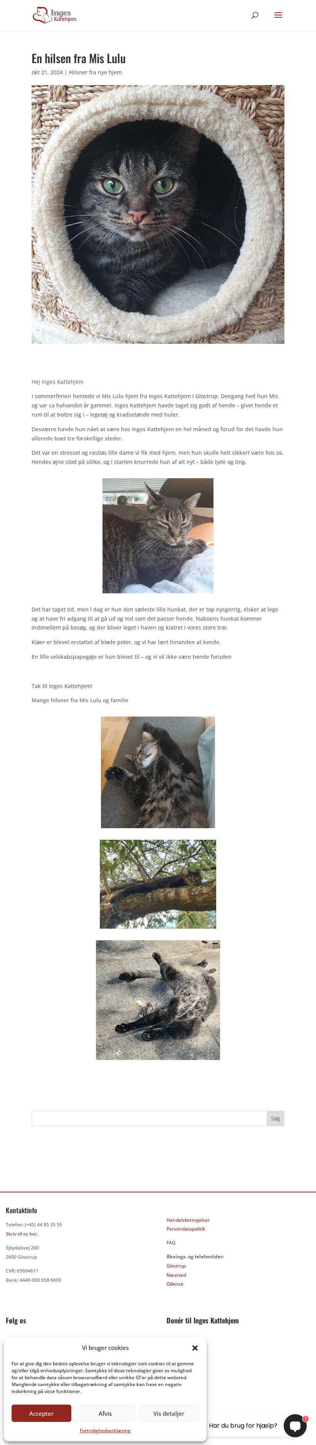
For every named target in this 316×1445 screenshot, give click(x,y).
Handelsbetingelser (188, 1220)
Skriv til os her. (22, 1234)
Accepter (41, 1413)
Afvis (105, 1413)
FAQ (170, 1242)
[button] (195, 1348)
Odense (174, 1284)
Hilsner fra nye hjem (95, 72)
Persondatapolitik (185, 1229)
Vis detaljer (168, 1413)
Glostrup (176, 1265)
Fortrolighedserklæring (105, 1430)
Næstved (176, 1275)
